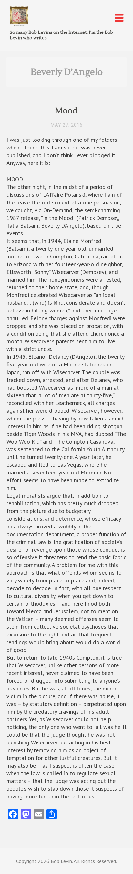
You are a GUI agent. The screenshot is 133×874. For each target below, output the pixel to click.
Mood (66, 111)
